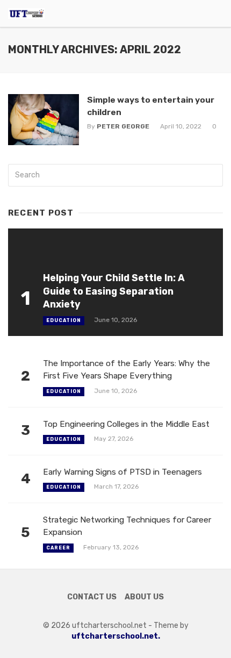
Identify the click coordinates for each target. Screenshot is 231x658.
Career (58, 547)
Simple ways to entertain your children (150, 106)
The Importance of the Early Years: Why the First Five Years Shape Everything (126, 370)
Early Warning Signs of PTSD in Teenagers (122, 472)
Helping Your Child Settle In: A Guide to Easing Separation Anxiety (114, 291)
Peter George (123, 126)
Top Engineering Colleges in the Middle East (126, 424)
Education (63, 320)
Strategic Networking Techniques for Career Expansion (127, 526)
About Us (144, 597)
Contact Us (92, 597)
